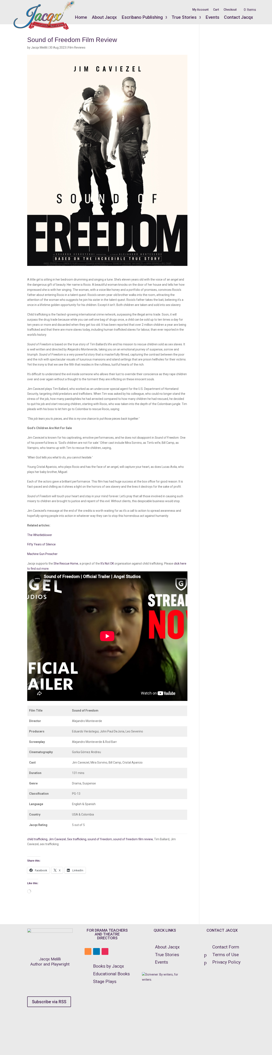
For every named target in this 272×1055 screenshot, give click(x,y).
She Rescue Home (66, 563)
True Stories (184, 17)
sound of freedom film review (133, 839)
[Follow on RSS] (88, 951)
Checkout (230, 9)
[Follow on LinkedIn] (96, 951)
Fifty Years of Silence (41, 544)
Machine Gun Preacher (42, 554)
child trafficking (37, 839)
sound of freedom (100, 839)
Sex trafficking (76, 839)
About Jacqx (104, 17)
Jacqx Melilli (39, 47)
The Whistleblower (39, 535)
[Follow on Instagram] (105, 951)
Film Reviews (76, 47)
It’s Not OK (107, 563)
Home (81, 17)
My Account (200, 9)
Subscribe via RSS (49, 1001)
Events (212, 17)
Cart (216, 9)
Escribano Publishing (142, 17)
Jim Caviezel (57, 839)
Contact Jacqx (238, 17)
